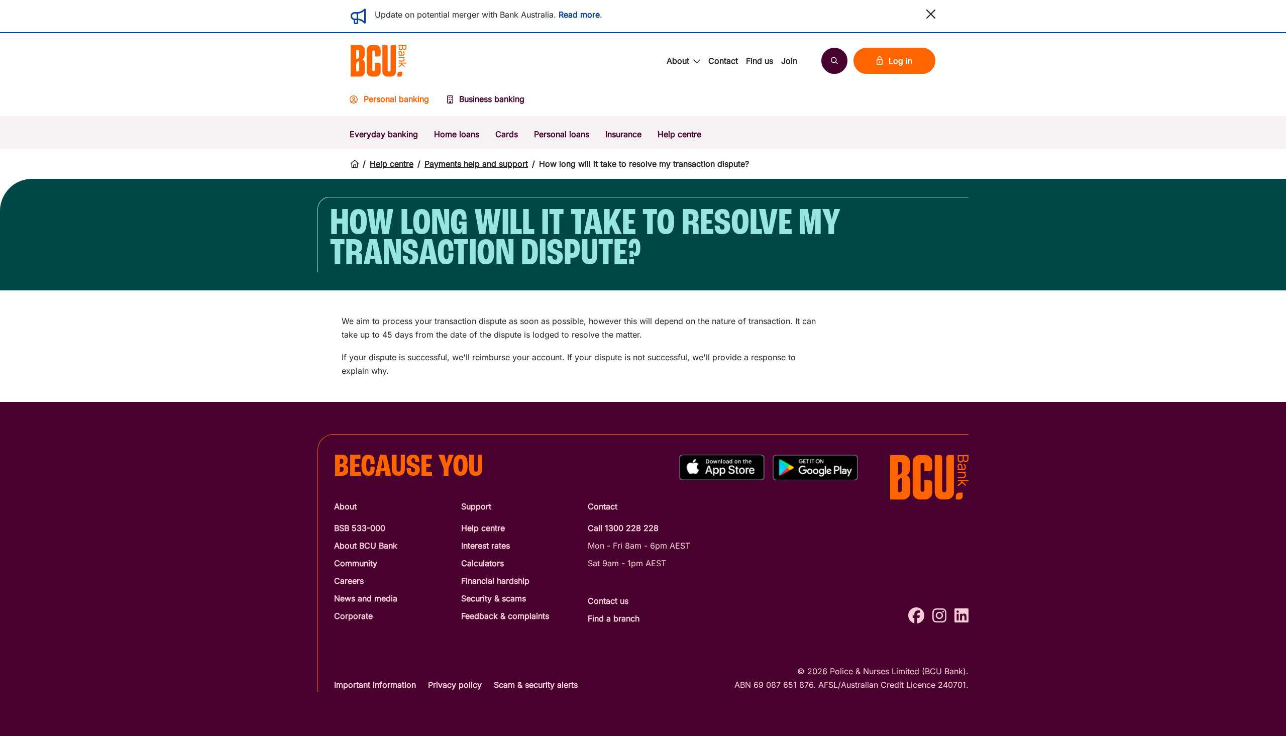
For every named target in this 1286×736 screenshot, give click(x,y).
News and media (365, 598)
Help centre (679, 134)
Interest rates (485, 546)
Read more (579, 15)
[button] (930, 14)
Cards (506, 134)
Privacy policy (455, 685)
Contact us (608, 601)
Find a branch (613, 618)
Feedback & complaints (505, 616)
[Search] (834, 61)
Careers (349, 581)
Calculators (482, 563)
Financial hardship (495, 581)
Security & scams (493, 598)
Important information (375, 685)
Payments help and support (476, 164)
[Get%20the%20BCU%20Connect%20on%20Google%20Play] (815, 467)
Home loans (456, 134)
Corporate (353, 616)
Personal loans (561, 134)
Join (789, 61)
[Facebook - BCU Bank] (916, 615)
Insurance (623, 134)
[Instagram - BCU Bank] (939, 615)
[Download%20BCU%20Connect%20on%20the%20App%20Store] (722, 467)
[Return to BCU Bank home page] (378, 60)
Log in (900, 61)
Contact (723, 61)
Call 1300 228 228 (623, 528)
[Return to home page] (355, 164)
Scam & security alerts (536, 685)
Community (355, 563)
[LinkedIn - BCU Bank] (961, 615)
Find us (759, 61)
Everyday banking (384, 134)
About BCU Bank (365, 546)
